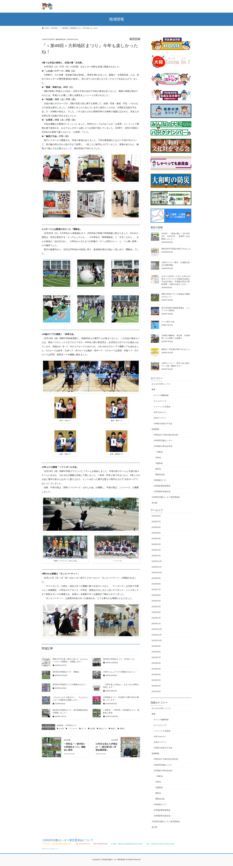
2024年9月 (156, 646)
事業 (153, 389)
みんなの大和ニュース (161, 384)
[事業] (130, 747)
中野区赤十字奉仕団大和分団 (165, 435)
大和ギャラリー (160, 418)
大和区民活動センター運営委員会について (67, 840)
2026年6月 (156, 527)
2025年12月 (157, 561)
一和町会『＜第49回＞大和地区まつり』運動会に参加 (75, 747)
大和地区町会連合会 (161, 491)
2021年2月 (156, 691)
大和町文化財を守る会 (162, 423)
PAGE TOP (225, 837)
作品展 (92, 728)
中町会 (158, 457)
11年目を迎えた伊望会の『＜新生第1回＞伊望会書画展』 (106, 747)
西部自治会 (160, 474)
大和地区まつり (71, 725)
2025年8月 (156, 584)
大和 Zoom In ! (159, 412)
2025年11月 (157, 567)
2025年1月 (156, 623)
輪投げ (113, 728)
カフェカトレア (160, 401)
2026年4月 (156, 538)
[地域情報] (51, 747)
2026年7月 (156, 521)
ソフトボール (73, 728)
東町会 (158, 469)
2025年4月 (156, 606)
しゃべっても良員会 (161, 406)
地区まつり (103, 728)
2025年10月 (157, 572)
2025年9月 (156, 578)
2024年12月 (157, 629)
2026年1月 (156, 556)
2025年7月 (156, 589)
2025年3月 (156, 612)
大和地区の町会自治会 (162, 446)
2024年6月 (156, 663)
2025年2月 (156, 618)
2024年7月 (156, 657)
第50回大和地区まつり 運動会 (67, 672)
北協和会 (159, 463)
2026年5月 (156, 533)
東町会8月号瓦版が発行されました (176, 249)
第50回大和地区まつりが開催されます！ (69, 684)
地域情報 (134, 39)
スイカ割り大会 (168, 322)
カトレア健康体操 (161, 395)
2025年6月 (156, 595)
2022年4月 (156, 686)
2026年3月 (156, 544)
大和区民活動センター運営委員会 (166, 497)
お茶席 (61, 728)
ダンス (83, 728)
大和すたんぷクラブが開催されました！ (120, 672)
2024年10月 (157, 640)
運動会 (122, 728)
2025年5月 (156, 601)
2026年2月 (156, 550)
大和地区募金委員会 (161, 486)
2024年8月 (156, 652)
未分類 (154, 503)
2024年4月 (156, 674)
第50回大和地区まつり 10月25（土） (119, 659)
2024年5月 (156, 669)
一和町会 (159, 452)
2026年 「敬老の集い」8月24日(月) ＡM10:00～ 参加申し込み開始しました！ (175, 236)
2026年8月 (156, 516)
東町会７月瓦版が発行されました (175, 349)
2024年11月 (157, 635)
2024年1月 (156, 680)
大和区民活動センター (162, 440)
